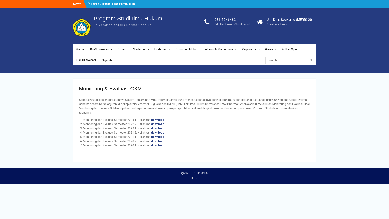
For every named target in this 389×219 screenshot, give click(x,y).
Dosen (122, 49)
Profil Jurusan (99, 49)
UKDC (194, 178)
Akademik (138, 49)
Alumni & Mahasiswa (219, 49)
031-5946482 (225, 20)
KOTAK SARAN (86, 60)
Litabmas (160, 49)
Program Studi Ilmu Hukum (128, 18)
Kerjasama (249, 49)
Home (80, 49)
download (157, 119)
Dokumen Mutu (186, 49)
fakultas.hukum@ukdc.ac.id (232, 24)
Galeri (269, 49)
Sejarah (107, 60)
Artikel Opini (289, 49)
